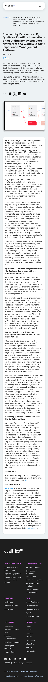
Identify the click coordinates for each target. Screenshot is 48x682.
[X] (15, 659)
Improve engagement (12, 574)
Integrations (30, 644)
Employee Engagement (34, 580)
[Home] (10, 5)
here (27, 480)
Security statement (11, 676)
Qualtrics (6, 58)
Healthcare (8, 602)
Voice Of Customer (33, 567)
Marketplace (30, 640)
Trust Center (30, 651)
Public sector (9, 609)
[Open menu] (40, 6)
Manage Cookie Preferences (32, 676)
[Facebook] (10, 659)
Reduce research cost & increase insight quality (12, 579)
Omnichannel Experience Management (31, 573)
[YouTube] (25, 659)
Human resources (32, 616)
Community (9, 626)
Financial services (11, 606)
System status (9, 652)
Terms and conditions (28, 671)
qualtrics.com (31, 528)
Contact (29, 630)
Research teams (32, 606)
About (28, 626)
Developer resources (12, 642)
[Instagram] (5, 659)
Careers (29, 637)
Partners (29, 647)
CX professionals (32, 602)
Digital (28, 613)
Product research (32, 609)
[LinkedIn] (20, 659)
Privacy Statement (11, 671)
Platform (29, 633)
